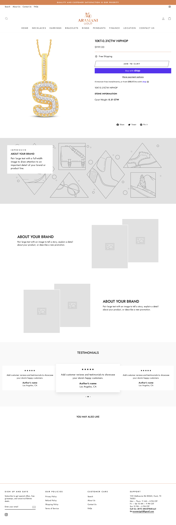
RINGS (85, 28)
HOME (24, 28)
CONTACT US (147, 28)
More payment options (133, 77)
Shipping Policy (51, 504)
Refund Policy (51, 500)
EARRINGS (56, 28)
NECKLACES (39, 28)
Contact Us (27, 6)
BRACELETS (71, 28)
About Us (16, 6)
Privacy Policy (51, 496)
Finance (114, 28)
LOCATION (130, 28)
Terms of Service (52, 508)
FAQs (36, 6)
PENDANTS (99, 28)
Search (7, 6)
